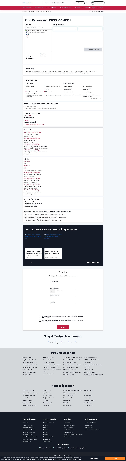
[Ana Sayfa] (27, 3)
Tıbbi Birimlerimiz (39, 7)
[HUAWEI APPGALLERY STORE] (77, 448)
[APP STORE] (46, 448)
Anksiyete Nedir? (28, 357)
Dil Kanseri (46, 400)
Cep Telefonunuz (54, 290)
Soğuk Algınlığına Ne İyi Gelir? (92, 364)
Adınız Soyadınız (54, 281)
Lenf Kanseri (67, 400)
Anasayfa (25, 11)
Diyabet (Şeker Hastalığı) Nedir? (93, 374)
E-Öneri (45, 432)
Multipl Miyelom (88, 398)
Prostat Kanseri (88, 405)
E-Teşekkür (46, 429)
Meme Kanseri (67, 405)
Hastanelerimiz (27, 7)
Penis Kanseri (88, 403)
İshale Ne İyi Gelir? (48, 374)
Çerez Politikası (72, 459)
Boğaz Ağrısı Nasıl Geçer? (30, 367)
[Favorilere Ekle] (27, 32)
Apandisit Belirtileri (48, 357)
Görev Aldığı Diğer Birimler (34, 27)
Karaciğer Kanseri (68, 395)
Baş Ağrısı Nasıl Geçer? (29, 360)
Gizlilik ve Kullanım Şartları (30, 439)
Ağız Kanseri (46, 393)
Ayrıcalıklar (67, 436)
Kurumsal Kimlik (27, 434)
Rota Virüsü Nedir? (69, 374)
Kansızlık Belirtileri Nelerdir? (71, 360)
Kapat (79, 459)
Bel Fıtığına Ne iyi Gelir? (29, 362)
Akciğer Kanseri (47, 395)
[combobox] (65, 29)
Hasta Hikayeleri (68, 429)
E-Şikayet (46, 434)
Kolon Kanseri (67, 398)
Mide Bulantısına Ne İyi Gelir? (71, 364)
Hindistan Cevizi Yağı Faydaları (52, 364)
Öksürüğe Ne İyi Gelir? (69, 369)
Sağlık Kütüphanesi (65, 7)
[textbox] (65, 29)
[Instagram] (56, 343)
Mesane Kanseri (88, 390)
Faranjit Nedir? (27, 374)
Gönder (63, 327)
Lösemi (65, 403)
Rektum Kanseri (27, 400)
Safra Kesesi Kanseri (29, 395)
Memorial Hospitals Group (92, 429)
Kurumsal (77, 7)
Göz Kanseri (46, 405)
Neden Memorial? (28, 425)
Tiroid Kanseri (27, 403)
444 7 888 (100, 11)
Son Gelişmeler (68, 427)
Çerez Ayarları (94, 458)
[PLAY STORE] (60, 448)
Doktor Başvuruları (48, 436)
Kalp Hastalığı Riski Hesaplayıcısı (73, 434)
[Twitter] (63, 343)
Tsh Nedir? (87, 367)
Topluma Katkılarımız (29, 432)
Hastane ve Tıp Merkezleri (30, 429)
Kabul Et (115, 458)
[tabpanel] (33, 246)
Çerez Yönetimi (47, 441)
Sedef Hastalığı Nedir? (90, 357)
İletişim (101, 7)
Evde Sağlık (88, 425)
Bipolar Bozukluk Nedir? (30, 364)
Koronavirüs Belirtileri (69, 362)
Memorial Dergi (68, 432)
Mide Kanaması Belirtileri (70, 367)
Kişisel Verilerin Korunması (30, 436)
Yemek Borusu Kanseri (29, 405)
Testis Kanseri (47, 390)
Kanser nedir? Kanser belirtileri (72, 390)
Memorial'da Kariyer (90, 7)
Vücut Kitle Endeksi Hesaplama (72, 357)
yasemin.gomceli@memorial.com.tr (34, 124)
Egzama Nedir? (27, 369)
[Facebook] (49, 343)
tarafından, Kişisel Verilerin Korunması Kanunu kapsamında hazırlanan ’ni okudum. (62, 317)
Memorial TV (67, 422)
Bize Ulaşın (46, 439)
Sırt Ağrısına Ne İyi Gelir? (91, 360)
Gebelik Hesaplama (89, 372)
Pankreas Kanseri (89, 400)
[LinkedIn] (76, 343)
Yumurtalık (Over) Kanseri (30, 393)
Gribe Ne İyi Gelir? (48, 360)
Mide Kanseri (88, 395)
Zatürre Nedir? (88, 369)
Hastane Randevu (48, 422)
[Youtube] (69, 343)
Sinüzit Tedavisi (88, 362)
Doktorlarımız (52, 7)
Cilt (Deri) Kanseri (48, 398)
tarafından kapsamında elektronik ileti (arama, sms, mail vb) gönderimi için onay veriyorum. (62, 321)
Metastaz (86, 393)
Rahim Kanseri (27, 398)
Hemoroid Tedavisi (48, 362)
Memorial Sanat (89, 427)
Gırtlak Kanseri (47, 403)
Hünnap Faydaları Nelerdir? (51, 367)
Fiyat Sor (45, 427)
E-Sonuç (45, 425)
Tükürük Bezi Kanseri (69, 393)
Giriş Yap (80, 2)
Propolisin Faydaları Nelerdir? (72, 372)
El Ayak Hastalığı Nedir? (30, 372)
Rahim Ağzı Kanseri (28, 390)
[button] (71, 3)
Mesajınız (52, 302)
